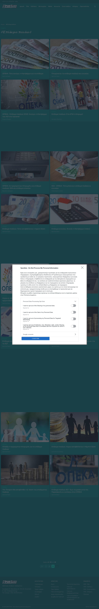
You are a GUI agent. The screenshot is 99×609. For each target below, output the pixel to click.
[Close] (83, 268)
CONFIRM (35, 338)
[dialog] (49, 304)
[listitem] (49, 301)
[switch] (73, 305)
